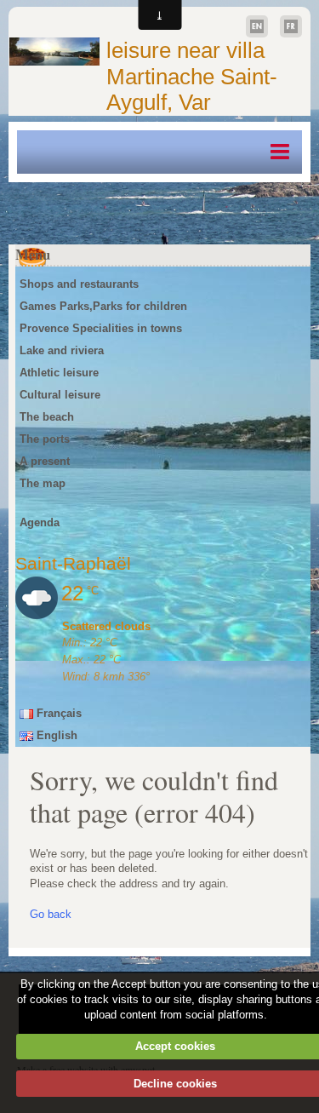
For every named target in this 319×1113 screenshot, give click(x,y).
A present (45, 461)
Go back (50, 914)
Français (57, 713)
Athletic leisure (59, 372)
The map (43, 483)
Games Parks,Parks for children (103, 306)
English (55, 735)
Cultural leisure (60, 394)
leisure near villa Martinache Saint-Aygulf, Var (191, 76)
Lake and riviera (62, 350)
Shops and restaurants (79, 284)
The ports (45, 439)
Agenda (40, 522)
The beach (47, 416)
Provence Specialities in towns (101, 328)
